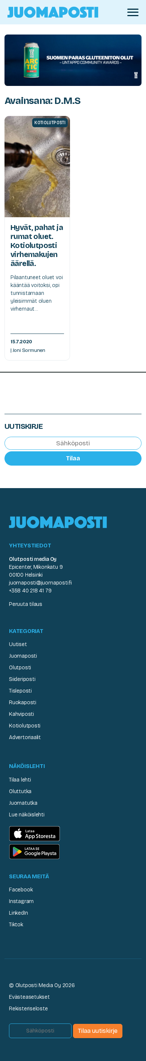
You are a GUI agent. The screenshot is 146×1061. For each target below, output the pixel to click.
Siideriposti (22, 679)
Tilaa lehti (20, 780)
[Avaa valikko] (133, 12)
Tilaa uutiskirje (98, 1030)
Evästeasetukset (29, 997)
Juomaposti (23, 656)
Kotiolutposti (24, 726)
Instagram (21, 901)
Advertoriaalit (25, 737)
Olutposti (20, 667)
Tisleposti (20, 691)
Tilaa (73, 458)
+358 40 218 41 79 (30, 591)
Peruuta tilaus (25, 604)
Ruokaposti (22, 702)
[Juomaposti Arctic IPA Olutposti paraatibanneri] (73, 60)
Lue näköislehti (27, 815)
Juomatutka (23, 803)
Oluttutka (20, 791)
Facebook (21, 890)
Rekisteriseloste (28, 1008)
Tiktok (16, 924)
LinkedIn (18, 913)
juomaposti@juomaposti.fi (40, 583)
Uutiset (18, 644)
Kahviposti (21, 714)
